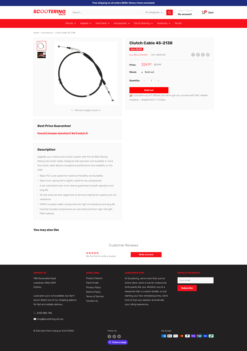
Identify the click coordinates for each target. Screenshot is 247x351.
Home (36, 32)
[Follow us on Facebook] (109, 336)
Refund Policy (93, 291)
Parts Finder (92, 282)
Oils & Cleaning (142, 23)
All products (47, 32)
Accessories (120, 23)
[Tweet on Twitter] (203, 54)
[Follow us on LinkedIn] (119, 336)
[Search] (169, 12)
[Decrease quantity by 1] (144, 80)
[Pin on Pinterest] (198, 54)
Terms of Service (95, 296)
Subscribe (187, 288)
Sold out (149, 90)
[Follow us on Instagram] (114, 336)
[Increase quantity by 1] (158, 80)
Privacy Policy (93, 287)
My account (185, 14)
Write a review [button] (146, 254)
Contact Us (92, 300)
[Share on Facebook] (193, 54)
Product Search (94, 278)
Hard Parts (101, 23)
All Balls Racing (138, 55)
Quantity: (134, 80)
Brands (69, 23)
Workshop (162, 23)
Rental (178, 23)
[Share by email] (208, 54)
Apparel (84, 23)
